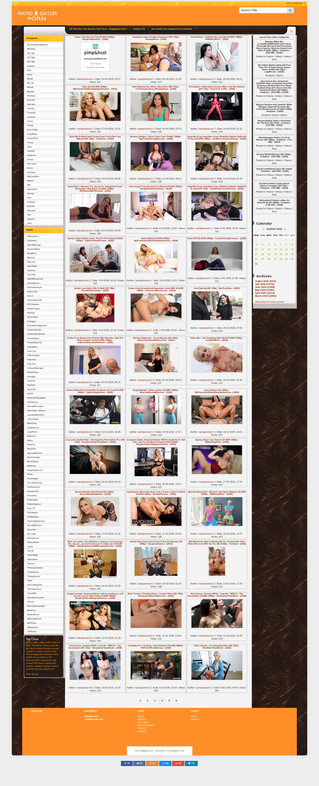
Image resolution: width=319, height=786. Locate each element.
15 (286, 249)
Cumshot (31, 113)
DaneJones (32, 291)
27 (275, 259)
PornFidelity (32, 478)
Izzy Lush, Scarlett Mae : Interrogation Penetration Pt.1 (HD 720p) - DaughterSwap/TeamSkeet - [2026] (95, 441)
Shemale (31, 210)
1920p (48, 642)
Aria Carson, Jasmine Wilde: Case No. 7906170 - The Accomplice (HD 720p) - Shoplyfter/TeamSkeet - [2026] (95, 646)
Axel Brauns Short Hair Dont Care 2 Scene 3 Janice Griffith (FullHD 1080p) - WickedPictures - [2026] (156, 493)
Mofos (30, 440)
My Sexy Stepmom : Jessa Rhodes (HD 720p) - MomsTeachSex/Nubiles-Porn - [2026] (156, 339)
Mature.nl (31, 436)
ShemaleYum (33, 542)
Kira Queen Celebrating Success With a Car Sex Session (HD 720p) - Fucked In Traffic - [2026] (217, 88)
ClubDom (31, 270)
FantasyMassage (35, 368)
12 (269, 249)
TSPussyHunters (35, 568)
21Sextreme (32, 236)
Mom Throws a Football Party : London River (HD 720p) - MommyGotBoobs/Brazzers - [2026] (156, 595)
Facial (55, 654)
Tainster (31, 563)
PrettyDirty (32, 495)
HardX (30, 393)
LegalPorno (32, 432)
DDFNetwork (33, 304)
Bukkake (31, 104)
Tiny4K (30, 551)
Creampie (37, 651)
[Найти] (290, 10)
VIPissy (30, 602)
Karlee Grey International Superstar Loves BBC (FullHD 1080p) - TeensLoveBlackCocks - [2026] (155, 289)
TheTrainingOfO (34, 585)
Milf (28, 185)
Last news (143, 722)
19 (269, 254)
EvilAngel (31, 321)
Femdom (31, 117)
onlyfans (30, 666)
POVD (30, 474)
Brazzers (31, 262)
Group (30, 142)
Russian (31, 206)
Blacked (31, 257)
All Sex (39, 645)
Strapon (30, 219)
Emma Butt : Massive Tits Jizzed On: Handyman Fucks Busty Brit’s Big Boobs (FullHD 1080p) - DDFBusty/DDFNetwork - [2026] (95, 188)
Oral (28, 669)
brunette (55, 648)
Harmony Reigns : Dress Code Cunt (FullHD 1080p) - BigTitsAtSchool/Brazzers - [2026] (156, 137)
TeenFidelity (32, 555)
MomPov (31, 444)
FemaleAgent (33, 338)
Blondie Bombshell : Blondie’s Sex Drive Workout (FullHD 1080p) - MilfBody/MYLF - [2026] (217, 493)
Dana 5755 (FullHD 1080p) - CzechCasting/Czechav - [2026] (217, 238)
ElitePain (31, 313)
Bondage (31, 96)
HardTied (31, 389)
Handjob (31, 151)
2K (58, 642)
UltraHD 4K (49, 669)
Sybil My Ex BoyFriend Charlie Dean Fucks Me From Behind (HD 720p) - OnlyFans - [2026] (95, 137)
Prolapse (31, 202)
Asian (29, 74)
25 (262, 259)
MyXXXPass (33, 461)
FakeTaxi (31, 364)
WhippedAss (33, 627)
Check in (142, 728)
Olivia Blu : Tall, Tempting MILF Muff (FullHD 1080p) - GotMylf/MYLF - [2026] (217, 339)
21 (281, 254)
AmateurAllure (33, 249)
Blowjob (30, 91)
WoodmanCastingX (36, 606)
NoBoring (31, 466)
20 (275, 254)
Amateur (31, 66)
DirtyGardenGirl (34, 300)
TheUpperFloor (34, 589)
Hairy (29, 147)
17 (256, 254)
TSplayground (33, 576)
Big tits (33, 648)
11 (262, 249)
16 (292, 249)
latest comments (146, 725)
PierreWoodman (34, 483)
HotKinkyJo (32, 402)
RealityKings (33, 517)
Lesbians (31, 172)
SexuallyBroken (34, 525)
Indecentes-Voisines (36, 410)
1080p (29, 642)
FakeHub (31, 359)
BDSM (30, 79)
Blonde (30, 87)
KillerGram (32, 423)
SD (36, 669)
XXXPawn (31, 631)
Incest (30, 168)
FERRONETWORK (36, 334)
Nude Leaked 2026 (47, 663)
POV (29, 198)
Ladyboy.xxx (33, 427)
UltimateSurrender (35, 597)
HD (50, 657)
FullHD (29, 657)
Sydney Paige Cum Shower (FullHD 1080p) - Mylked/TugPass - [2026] (217, 441)
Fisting (30, 125)
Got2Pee (31, 381)
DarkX (30, 296)
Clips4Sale (32, 266)
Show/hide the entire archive (269, 302)
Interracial (31, 164)
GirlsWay (31, 376)
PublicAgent (32, 500)
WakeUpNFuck (34, 619)
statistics (195, 719)
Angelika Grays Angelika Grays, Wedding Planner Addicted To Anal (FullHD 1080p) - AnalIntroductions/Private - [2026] (217, 137)
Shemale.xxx (33, 538)
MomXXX (31, 449)
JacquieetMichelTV (35, 415)
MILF (38, 660)
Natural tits (32, 189)
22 (286, 254)
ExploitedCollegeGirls (37, 325)
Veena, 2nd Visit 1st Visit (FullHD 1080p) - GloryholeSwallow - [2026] (95, 38)
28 (281, 259)
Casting (30, 108)
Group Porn (32, 138)
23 (292, 254)
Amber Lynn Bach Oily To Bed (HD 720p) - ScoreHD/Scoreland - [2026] (95, 289)
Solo (29, 215)
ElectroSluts (32, 317)
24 (256, 259)
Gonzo (36, 657)
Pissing (30, 193)
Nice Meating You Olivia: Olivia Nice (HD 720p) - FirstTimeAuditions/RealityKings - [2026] (156, 88)
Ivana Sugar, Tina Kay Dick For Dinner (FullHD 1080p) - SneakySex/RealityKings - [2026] (156, 187)
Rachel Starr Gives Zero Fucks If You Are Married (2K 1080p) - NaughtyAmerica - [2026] (156, 542)
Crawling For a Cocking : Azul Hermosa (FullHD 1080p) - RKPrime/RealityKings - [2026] (156, 646)
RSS (291, 30)
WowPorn (31, 610)
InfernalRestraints (35, 406)
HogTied (31, 385)
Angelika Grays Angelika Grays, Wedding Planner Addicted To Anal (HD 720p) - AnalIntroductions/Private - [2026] (217, 187)
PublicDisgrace (34, 504)
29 (286, 259)
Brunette (31, 100)
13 (275, 249)
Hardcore (31, 155)
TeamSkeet (32, 559)
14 (281, 249)
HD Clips (31, 57)
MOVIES (31, 49)
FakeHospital (33, 355)
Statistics (142, 719)
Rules (194, 716)
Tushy (30, 546)
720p (33, 645)
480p (28, 645)
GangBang (32, 134)
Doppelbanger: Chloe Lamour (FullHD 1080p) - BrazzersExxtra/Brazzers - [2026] (156, 391)
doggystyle (38, 654)
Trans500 (31, 593)
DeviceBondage (34, 287)
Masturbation (33, 176)
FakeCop (31, 351)
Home (141, 716)
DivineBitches (33, 283)
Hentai (30, 159)
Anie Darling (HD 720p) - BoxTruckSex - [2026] (217, 288)
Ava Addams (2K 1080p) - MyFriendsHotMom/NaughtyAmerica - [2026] (217, 391)
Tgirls (29, 580)
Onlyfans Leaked (51, 666)
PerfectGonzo (33, 487)
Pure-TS (31, 508)
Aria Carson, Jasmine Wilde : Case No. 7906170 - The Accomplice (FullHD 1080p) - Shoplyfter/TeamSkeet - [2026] (217, 595)
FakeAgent (32, 347)
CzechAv (31, 274)
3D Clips (31, 53)
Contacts (142, 731)
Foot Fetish (32, 130)
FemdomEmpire (34, 330)
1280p (35, 642)
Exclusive (47, 654)
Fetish (30, 121)
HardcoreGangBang (36, 398)
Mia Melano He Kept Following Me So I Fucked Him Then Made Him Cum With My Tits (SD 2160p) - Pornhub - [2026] (217, 542)
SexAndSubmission (36, 521)
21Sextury (32, 240)
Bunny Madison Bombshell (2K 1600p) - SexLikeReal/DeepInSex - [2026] (95, 493)
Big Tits (30, 83)
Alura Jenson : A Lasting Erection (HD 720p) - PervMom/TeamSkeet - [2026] (217, 646)
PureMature (32, 512)
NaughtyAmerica (34, 470)
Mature (30, 181)
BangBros (31, 253)
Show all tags (32, 674)
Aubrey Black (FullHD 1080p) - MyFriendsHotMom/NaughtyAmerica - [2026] (156, 239)
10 (256, 249)
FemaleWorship (34, 342)
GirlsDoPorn (33, 372)
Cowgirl (29, 651)
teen (41, 669)
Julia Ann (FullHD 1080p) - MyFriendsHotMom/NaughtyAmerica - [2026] (95, 88)
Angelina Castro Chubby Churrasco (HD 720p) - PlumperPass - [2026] (156, 38)
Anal (29, 70)
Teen (29, 223)
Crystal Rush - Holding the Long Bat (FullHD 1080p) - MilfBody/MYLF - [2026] (216, 38)
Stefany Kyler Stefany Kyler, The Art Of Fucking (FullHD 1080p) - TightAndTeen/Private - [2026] (95, 239)
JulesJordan (33, 419)
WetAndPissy (33, 614)
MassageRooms (34, 453)
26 (269, 259)
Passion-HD (32, 491)
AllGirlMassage (34, 245)
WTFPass (31, 623)
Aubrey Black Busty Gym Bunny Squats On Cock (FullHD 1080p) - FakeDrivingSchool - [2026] (95, 391)
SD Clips (31, 62)
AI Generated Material (37, 45)
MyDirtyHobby (33, 457)
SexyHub (31, 529)
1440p (41, 642)
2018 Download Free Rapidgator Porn (38, 16)
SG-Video (31, 534)
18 (262, 254)
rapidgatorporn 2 (85, 79)
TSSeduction (33, 572)
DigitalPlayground (35, 279)
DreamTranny (33, 308)
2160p (54, 642)
